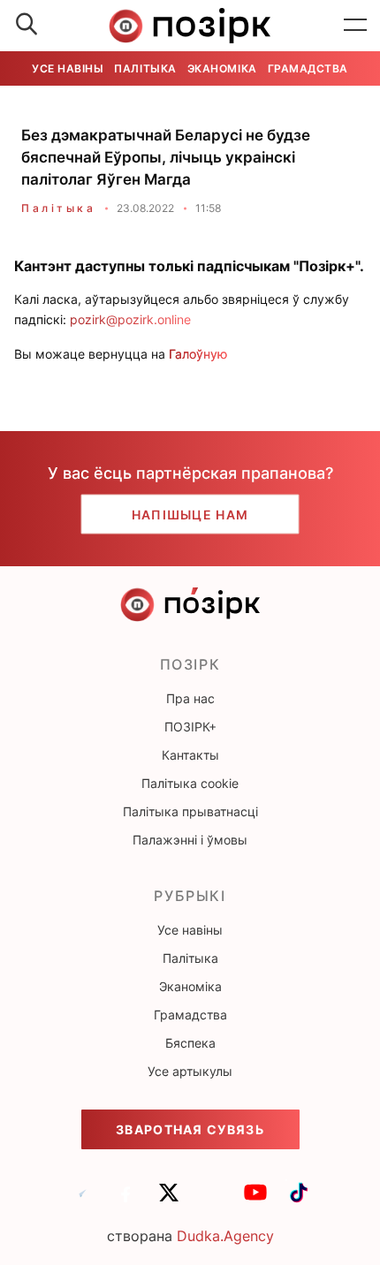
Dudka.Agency (225, 1236)
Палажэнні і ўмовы (190, 839)
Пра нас (190, 698)
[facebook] (125, 1200)
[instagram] (212, 1200)
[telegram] (82, 1200)
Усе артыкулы (190, 1071)
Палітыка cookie (190, 783)
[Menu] (355, 25)
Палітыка (145, 68)
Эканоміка (222, 68)
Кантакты (190, 754)
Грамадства (308, 68)
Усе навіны (67, 68)
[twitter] (169, 1200)
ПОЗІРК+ (190, 726)
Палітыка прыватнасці (190, 811)
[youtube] (255, 1200)
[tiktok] (298, 1200)
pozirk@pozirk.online (130, 319)
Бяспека (190, 1042)
